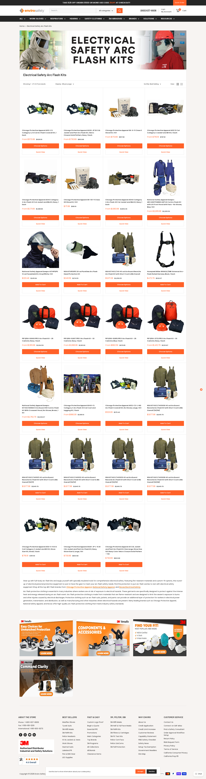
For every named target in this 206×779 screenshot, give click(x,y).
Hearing (74, 18)
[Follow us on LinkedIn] (34, 734)
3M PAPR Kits (67, 733)
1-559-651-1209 (28, 725)
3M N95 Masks (68, 729)
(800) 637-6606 (148, 10)
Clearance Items (94, 754)
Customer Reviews (146, 733)
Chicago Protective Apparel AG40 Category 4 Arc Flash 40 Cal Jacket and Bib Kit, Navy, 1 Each (123, 202)
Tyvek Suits (67, 726)
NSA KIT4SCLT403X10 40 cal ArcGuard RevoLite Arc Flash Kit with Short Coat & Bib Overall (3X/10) (123, 479)
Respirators (56, 18)
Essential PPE (92, 729)
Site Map (142, 754)
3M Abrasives (115, 18)
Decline (151, 771)
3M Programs (92, 743)
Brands (133, 18)
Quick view (40, 152)
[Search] (120, 10)
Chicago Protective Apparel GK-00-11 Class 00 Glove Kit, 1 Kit (82, 201)
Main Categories (94, 736)
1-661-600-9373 (36, 728)
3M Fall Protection (117, 747)
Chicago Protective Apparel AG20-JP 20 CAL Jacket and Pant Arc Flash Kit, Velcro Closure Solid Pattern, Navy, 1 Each (82, 132)
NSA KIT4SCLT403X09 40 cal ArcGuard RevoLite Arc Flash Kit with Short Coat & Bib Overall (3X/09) (165, 407)
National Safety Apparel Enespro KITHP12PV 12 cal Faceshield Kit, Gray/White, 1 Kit (40, 272)
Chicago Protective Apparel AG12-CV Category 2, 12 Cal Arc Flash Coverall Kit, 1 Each (39, 132)
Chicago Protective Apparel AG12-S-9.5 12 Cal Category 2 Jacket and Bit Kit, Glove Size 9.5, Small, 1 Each (39, 549)
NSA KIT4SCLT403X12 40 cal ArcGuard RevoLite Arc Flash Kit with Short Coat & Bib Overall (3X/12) (81, 479)
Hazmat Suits (67, 747)
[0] (177, 10)
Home (22, 26)
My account (166, 11)
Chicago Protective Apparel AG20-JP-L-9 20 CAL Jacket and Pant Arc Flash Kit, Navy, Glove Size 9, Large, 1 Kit (82, 549)
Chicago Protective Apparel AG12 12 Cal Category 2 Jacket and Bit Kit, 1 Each (163, 131)
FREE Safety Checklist (147, 740)
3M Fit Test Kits (116, 736)
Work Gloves (37, 18)
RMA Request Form (171, 742)
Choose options (40, 146)
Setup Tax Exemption (147, 747)
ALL (21, 18)
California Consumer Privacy (176, 753)
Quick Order (179, 2)
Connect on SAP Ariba (173, 726)
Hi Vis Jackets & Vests (71, 740)
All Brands (91, 750)
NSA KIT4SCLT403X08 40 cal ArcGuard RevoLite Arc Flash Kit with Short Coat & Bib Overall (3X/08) (165, 479)
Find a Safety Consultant (174, 729)
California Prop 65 (171, 756)
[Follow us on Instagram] (25, 734)
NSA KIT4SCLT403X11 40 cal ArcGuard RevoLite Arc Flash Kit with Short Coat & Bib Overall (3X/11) (40, 479)
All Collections (93, 747)
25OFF (112, 2)
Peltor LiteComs (117, 743)
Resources (166, 18)
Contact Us (168, 722)
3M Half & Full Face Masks (120, 726)
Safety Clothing (93, 18)
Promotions (92, 733)
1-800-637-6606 (32, 722)
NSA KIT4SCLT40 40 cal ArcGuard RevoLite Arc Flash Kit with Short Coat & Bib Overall (123, 272)
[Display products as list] (182, 84)
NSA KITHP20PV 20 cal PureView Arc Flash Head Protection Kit (80, 272)
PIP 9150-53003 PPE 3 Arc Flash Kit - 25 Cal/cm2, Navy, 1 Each (37, 339)
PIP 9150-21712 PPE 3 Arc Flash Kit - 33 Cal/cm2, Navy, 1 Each (162, 339)
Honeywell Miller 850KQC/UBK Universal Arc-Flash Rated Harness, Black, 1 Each (165, 272)
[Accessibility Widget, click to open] (201, 389)
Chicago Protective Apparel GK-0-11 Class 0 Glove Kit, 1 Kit (123, 131)
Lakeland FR (67, 750)
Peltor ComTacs (117, 740)
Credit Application (145, 726)
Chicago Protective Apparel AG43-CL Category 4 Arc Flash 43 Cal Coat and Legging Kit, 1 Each (80, 407)
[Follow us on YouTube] (29, 734)
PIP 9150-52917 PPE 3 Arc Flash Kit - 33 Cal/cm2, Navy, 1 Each (79, 339)
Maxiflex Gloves (68, 722)
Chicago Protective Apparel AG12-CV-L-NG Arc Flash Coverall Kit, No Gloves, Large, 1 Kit (123, 406)
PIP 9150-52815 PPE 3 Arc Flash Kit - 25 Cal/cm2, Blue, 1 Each (120, 339)
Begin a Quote (93, 726)
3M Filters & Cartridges (119, 733)
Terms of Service (171, 749)
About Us (142, 722)
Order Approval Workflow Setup (174, 734)
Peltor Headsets (68, 736)
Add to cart (40, 284)
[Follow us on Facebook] (20, 734)
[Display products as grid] (178, 84)
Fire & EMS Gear (68, 754)
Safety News (143, 743)
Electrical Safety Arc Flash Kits (39, 26)
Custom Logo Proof (95, 722)
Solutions (148, 18)
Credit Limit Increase (147, 729)
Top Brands (92, 740)
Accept (140, 771)
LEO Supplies (67, 757)
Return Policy (169, 738)
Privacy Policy (169, 746)
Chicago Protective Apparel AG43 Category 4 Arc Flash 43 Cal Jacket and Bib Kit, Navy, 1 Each (40, 202)
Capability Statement (147, 736)
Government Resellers (147, 750)
